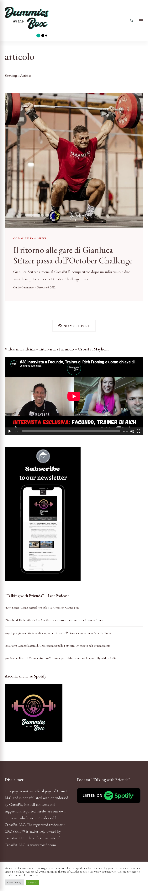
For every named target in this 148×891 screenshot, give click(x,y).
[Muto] (132, 431)
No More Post (76, 326)
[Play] (10, 431)
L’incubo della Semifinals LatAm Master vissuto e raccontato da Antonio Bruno (54, 620)
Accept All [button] (32, 882)
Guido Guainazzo (23, 287)
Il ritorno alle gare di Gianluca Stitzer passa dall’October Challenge (72, 255)
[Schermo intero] (138, 431)
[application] (74, 396)
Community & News (29, 238)
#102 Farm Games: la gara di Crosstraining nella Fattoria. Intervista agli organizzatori (57, 646)
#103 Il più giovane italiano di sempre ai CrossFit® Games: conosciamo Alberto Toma (58, 633)
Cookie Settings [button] (14, 882)
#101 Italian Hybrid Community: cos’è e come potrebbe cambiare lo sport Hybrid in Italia (60, 658)
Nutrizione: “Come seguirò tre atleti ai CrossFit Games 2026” (43, 607)
